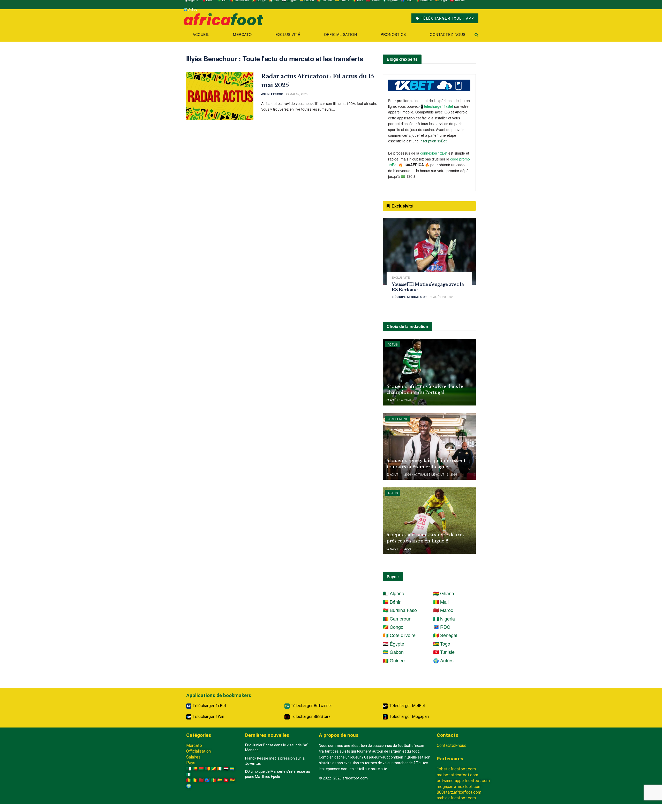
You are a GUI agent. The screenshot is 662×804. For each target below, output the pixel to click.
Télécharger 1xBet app (446, 18)
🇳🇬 (188, 774)
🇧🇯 (195, 768)
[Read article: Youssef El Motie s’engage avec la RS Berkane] (429, 251)
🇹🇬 (219, 780)
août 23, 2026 (443, 297)
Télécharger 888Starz (310, 716)
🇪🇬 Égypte (393, 643)
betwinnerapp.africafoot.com (463, 780)
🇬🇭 (232, 780)
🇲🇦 (201, 780)
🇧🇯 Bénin (392, 601)
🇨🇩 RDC (441, 626)
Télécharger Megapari (408, 716)
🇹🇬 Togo (441, 643)
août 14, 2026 (400, 400)
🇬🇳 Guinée (394, 660)
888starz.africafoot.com (459, 792)
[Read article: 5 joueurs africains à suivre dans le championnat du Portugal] (429, 372)
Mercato (242, 34)
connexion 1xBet (433, 153)
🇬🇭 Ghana (443, 593)
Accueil (201, 34)
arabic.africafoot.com (456, 797)
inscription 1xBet (433, 140)
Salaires (193, 757)
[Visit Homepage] (223, 18)
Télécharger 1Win (207, 716)
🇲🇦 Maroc (443, 610)
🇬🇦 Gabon (393, 651)
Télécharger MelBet (407, 705)
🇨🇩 (207, 780)
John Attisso (272, 94)
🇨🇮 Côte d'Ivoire (399, 635)
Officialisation (340, 34)
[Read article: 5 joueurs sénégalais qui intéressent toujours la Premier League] (429, 446)
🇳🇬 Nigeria (444, 618)
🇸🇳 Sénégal (445, 635)
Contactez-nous (447, 34)
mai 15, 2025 (298, 94)
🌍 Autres (190, 9)
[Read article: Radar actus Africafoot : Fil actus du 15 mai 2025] (219, 96)
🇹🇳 (226, 780)
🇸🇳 (213, 780)
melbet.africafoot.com (457, 774)
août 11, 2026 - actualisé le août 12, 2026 (423, 474)
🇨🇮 (219, 768)
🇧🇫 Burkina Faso (400, 610)
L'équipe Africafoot (409, 297)
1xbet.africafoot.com (456, 769)
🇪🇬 (226, 768)
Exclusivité (287, 34)
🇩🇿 (188, 768)
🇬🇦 (232, 768)
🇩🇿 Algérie (393, 593)
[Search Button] (476, 34)
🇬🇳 (188, 780)
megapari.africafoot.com (459, 786)
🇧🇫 (201, 768)
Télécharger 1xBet (209, 705)
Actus (393, 344)
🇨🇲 (207, 768)
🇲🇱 (195, 780)
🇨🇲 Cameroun (397, 618)
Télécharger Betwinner (311, 705)
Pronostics (393, 34)
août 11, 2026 (400, 548)
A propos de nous (338, 735)
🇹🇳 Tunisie (444, 651)
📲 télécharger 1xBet (436, 106)
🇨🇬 (213, 768)
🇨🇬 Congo (393, 626)
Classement (398, 419)
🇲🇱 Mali (441, 601)
